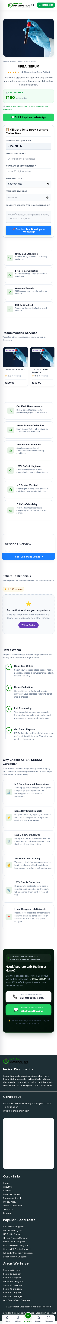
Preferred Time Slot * (17, 191)
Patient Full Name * (16, 153)
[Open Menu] (5, 5)
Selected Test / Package (19, 141)
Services (13, 61)
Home (5, 61)
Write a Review (28, 625)
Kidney (20, 61)
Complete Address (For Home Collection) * (28, 206)
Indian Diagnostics (18, 1069)
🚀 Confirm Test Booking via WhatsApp (28, 230)
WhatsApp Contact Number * (21, 166)
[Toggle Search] (33, 5)
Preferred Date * (14, 178)
